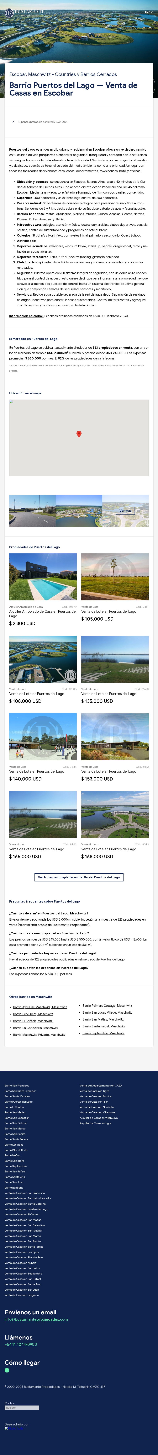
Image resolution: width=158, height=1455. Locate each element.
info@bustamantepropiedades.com (36, 1320)
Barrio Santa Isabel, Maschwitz (103, 1026)
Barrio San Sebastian (17, 1117)
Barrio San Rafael (15, 1171)
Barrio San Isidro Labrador (20, 1091)
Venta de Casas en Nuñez (20, 1263)
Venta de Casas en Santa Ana (22, 1284)
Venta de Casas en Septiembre (23, 1273)
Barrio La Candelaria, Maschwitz (35, 1028)
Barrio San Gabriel (16, 1123)
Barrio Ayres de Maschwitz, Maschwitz (40, 1007)
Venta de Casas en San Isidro (22, 1268)
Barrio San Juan (14, 1182)
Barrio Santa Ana (15, 1177)
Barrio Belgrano (14, 1187)
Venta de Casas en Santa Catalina (25, 1203)
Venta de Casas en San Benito (23, 1241)
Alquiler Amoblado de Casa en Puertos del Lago (42, 613)
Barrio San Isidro (14, 1160)
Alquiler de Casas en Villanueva (99, 1117)
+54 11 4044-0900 (21, 1345)
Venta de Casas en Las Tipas (22, 1252)
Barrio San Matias (15, 1112)
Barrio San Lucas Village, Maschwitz (107, 1013)
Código (10, 1403)
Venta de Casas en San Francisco (25, 1193)
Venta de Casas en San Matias (23, 1220)
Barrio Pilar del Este (16, 1150)
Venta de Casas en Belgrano (22, 1295)
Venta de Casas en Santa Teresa (24, 1246)
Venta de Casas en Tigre (94, 1091)
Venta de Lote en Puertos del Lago (108, 611)
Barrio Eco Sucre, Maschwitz (33, 1014)
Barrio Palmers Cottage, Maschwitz (107, 1006)
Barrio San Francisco (17, 1085)
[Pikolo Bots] (79, 1428)
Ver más (125, 511)
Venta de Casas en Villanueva (97, 1112)
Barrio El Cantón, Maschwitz (33, 1021)
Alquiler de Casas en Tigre (95, 1123)
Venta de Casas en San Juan (22, 1289)
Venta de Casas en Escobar (96, 1096)
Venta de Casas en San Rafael (23, 1279)
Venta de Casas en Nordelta (97, 1107)
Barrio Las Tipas (14, 1144)
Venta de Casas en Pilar (94, 1101)
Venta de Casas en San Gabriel (23, 1230)
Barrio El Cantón (14, 1107)
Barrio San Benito (15, 1134)
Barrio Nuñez (12, 1155)
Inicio (149, 12)
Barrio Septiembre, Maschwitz (103, 1033)
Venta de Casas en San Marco (23, 1236)
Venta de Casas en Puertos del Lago (26, 1209)
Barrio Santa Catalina (17, 1096)
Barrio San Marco (15, 1128)
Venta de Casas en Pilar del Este (24, 1257)
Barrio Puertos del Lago (19, 1101)
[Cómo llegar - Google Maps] (7, 1370)
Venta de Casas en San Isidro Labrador (28, 1198)
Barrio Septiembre (16, 1166)
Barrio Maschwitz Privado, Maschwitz (39, 1035)
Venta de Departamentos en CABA (101, 1085)
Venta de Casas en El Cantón (22, 1214)
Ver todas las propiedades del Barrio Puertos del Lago (79, 877)
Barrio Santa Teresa (16, 1139)
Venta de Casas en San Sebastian (25, 1225)
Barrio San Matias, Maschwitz (103, 1019)
